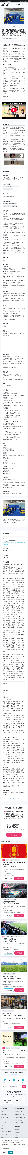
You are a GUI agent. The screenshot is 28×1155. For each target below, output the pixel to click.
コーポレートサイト (6, 1131)
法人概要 (6, 534)
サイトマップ (4, 1120)
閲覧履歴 (17, 1129)
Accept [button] (10, 1152)
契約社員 (5, 1010)
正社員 (3, 38)
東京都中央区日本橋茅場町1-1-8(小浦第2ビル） (14, 986)
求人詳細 (19, 878)
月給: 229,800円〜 (8, 984)
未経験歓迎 (14, 206)
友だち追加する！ (14, 835)
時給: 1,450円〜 (7, 1022)
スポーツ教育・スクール (11, 38)
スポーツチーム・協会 (14, 860)
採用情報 (3, 1137)
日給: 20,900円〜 (7, 1061)
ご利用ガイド (4, 1111)
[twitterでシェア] (19, 4)
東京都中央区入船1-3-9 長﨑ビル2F (11, 949)
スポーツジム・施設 (11, 973)
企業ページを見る (14, 798)
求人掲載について (19, 1111)
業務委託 (8, 1048)
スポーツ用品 (10, 1010)
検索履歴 (17, 1132)
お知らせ (3, 1128)
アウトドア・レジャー (8, 189)
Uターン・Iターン (7, 206)
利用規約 (3, 1114)
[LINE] (22, 4)
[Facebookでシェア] (16, 4)
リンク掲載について (20, 1117)
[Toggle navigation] (26, 4)
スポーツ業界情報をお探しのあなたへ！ (14, 826)
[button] (4, 18)
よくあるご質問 (5, 1117)
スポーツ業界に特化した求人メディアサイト (8, 1)
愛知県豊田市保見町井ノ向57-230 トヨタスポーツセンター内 (14, 875)
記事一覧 (3, 1125)
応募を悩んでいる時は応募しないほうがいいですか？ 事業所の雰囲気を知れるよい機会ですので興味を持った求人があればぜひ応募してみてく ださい (13, 814)
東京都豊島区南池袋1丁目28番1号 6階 (12, 1023)
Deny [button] (4, 1152)
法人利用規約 (18, 1120)
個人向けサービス (13, 203)
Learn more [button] (5, 1148)
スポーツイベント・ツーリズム (16, 936)
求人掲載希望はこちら (23, 1)
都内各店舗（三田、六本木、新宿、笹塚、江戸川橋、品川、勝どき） (14, 1063)
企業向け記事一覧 (19, 1114)
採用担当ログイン (19, 1122)
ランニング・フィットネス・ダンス (10, 186)
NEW (4, 860)
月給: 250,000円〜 (8, 910)
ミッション (4, 1134)
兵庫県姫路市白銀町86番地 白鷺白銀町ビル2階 (14, 912)
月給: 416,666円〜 (8, 873)
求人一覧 (3, 1122)
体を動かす (5, 203)
